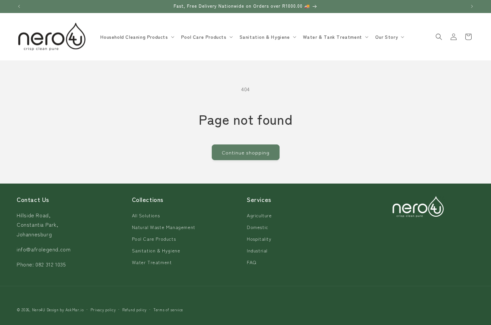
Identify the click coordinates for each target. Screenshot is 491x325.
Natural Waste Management (163, 227)
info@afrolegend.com (43, 249)
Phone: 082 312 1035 (41, 264)
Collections (148, 199)
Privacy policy (103, 309)
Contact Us (33, 199)
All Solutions (146, 215)
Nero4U (38, 309)
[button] (136, 37)
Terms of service (168, 309)
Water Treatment (152, 262)
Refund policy (134, 309)
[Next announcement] (472, 6)
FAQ (252, 262)
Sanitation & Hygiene (156, 250)
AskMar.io (74, 309)
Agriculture (259, 215)
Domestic (257, 227)
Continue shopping (246, 152)
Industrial (257, 250)
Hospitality (259, 238)
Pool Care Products (154, 238)
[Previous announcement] (19, 6)
